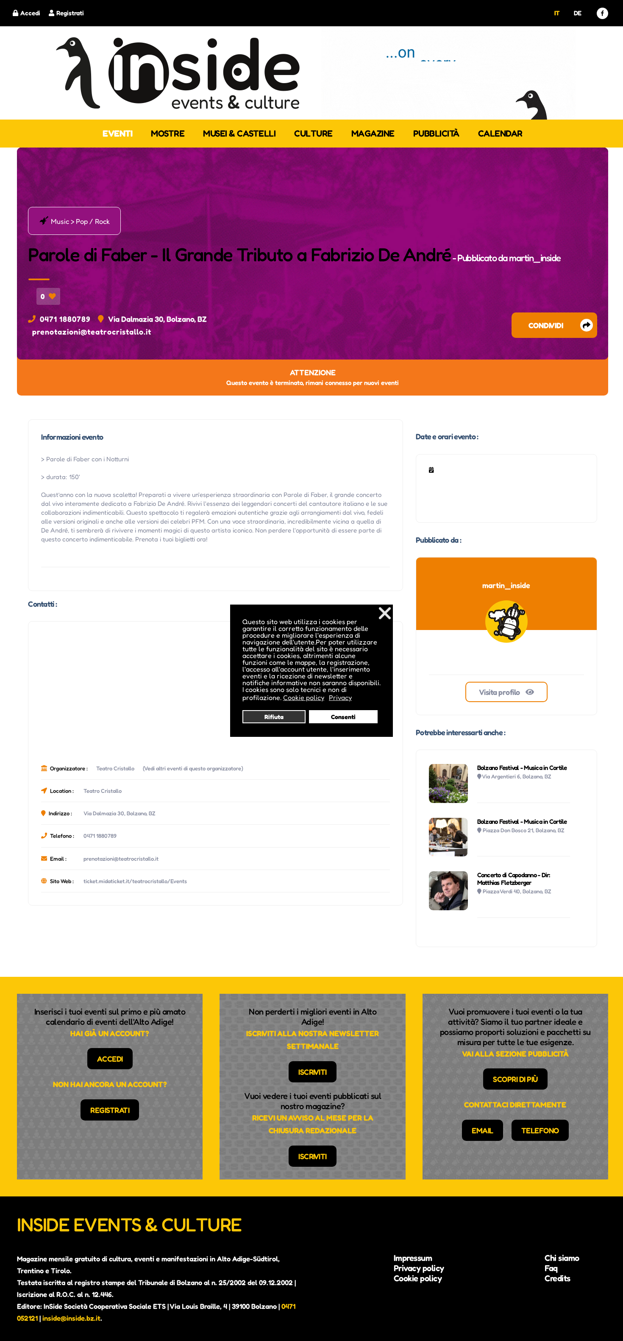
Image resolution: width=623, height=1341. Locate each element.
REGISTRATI (109, 1110)
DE (577, 13)
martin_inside (535, 257)
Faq (551, 1268)
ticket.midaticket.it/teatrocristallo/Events (135, 881)
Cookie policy (418, 1278)
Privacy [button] (340, 697)
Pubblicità (436, 133)
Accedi (30, 13)
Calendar (500, 133)
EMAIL (482, 1130)
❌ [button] (385, 613)
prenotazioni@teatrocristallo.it (91, 331)
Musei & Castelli (239, 133)
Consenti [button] (343, 716)
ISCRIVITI (312, 1071)
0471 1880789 (65, 318)
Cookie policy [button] (303, 697)
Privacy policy (419, 1268)
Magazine (373, 133)
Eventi (117, 133)
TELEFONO (540, 1130)
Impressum (413, 1258)
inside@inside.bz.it (71, 1318)
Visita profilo (500, 692)
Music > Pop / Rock (74, 221)
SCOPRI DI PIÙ (515, 1079)
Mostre (167, 133)
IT (557, 13)
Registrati (70, 13)
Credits (557, 1278)
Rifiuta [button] (274, 716)
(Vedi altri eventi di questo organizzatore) (193, 768)
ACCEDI (110, 1058)
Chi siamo (562, 1258)
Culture (313, 133)
